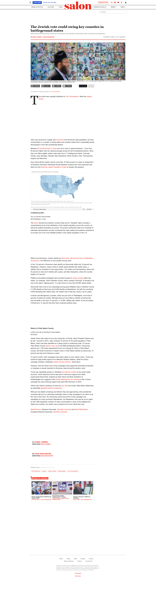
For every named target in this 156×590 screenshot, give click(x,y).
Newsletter (103, 2)
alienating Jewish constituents (51, 388)
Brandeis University (64, 409)
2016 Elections (35, 471)
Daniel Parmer (37, 37)
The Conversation (55, 91)
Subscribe (37, 2)
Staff (75, 558)
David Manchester (48, 37)
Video (123, 7)
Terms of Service (68, 561)
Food (60, 7)
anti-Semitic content (69, 372)
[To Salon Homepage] (78, 5)
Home (61, 558)
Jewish (44, 471)
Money (113, 7)
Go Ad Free (89, 561)
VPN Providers (78, 573)
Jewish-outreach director (62, 362)
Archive (79, 561)
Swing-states (61, 471)
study (36, 223)
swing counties (78, 278)
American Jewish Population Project (54, 167)
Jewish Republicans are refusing (67, 379)
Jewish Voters (52, 471)
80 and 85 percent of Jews (47, 148)
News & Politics (37, 7)
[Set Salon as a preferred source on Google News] (83, 86)
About (68, 558)
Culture (51, 7)
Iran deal (64, 386)
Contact (83, 558)
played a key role (51, 346)
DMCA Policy (78, 576)
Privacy (91, 558)
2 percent (59, 140)
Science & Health (100, 7)
